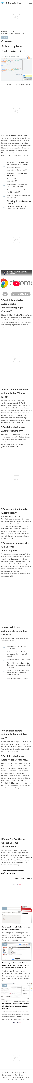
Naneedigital (13, 2)
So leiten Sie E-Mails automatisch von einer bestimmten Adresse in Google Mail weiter (15, 1006)
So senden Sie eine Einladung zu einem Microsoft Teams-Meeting (16, 928)
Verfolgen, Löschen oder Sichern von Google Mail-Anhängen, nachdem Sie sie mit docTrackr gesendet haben (15, 965)
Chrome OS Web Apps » (23, 878)
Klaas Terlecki (25, 84)
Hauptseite (4, 31)
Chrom (12, 31)
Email (4, 908)
